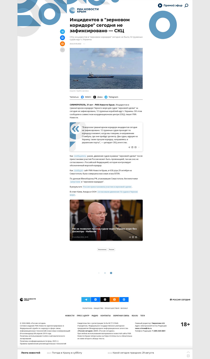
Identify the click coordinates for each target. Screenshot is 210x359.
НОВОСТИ (69, 316)
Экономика (102, 249)
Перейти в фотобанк (82, 91)
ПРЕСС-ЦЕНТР (83, 316)
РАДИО (95, 316)
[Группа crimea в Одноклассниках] (114, 299)
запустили (75, 181)
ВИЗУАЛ (124, 308)
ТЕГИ (142, 316)
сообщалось (80, 156)
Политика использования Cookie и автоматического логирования (42, 337)
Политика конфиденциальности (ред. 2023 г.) (39, 341)
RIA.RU (135, 316)
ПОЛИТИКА (87, 308)
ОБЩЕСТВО (98, 308)
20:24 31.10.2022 (75, 44)
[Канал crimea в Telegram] (86, 299)
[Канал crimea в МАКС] (124, 299)
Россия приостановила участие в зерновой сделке (107, 186)
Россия (111, 249)
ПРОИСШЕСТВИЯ (112, 308)
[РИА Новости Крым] (84, 10)
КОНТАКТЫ (106, 316)
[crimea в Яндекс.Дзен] (105, 299)
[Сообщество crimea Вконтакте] (95, 299)
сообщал (78, 170)
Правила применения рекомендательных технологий (43, 343)
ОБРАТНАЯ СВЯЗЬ (121, 316)
